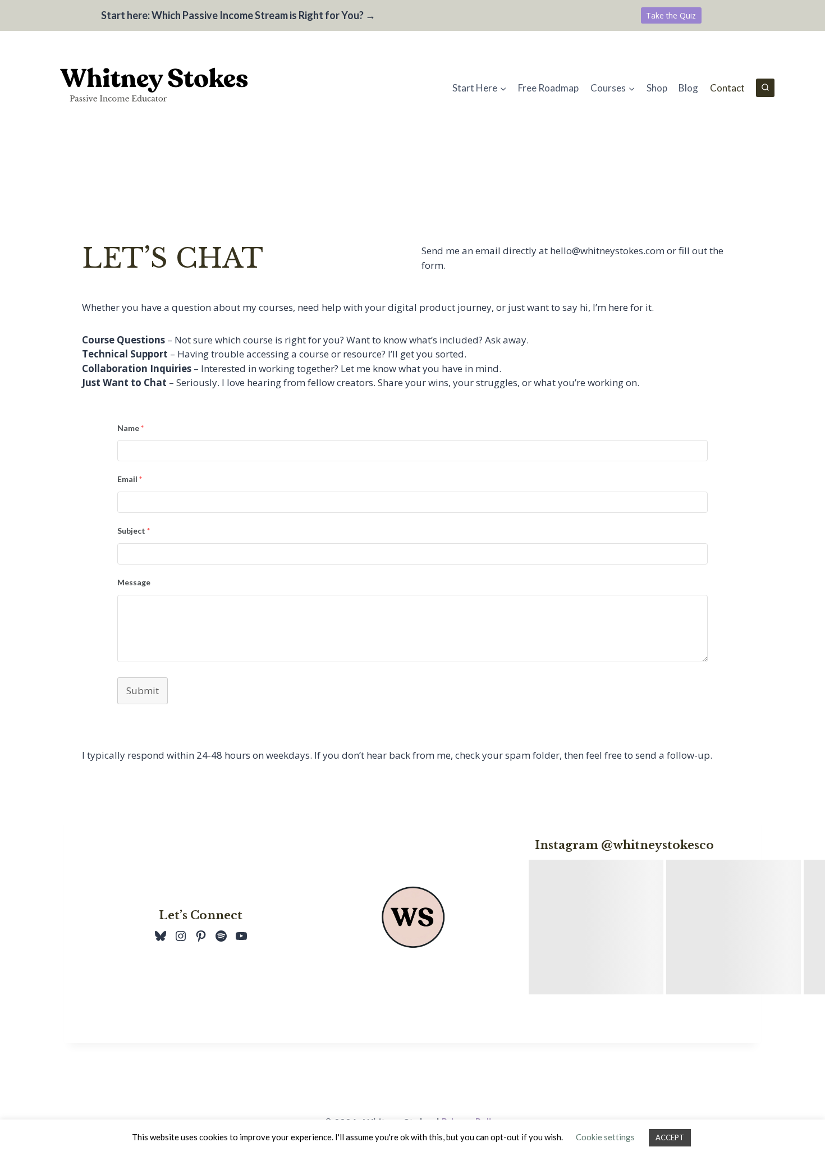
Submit (142, 690)
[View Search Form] (765, 88)
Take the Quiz (671, 15)
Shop (657, 88)
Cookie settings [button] (605, 1137)
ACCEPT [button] (670, 1137)
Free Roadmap (548, 88)
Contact (727, 88)
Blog (688, 88)
